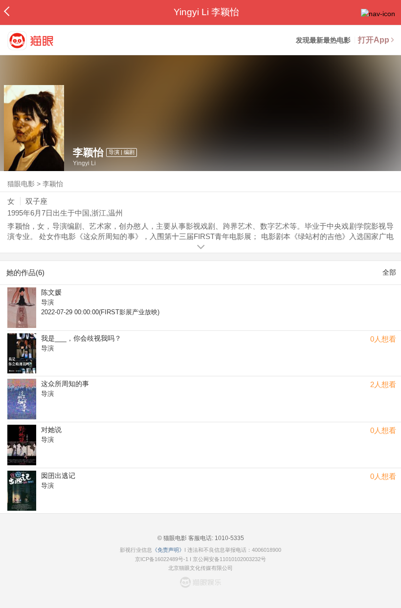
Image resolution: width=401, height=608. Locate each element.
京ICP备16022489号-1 (161, 559)
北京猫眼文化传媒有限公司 (200, 568)
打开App (373, 40)
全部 (389, 272)
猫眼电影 (21, 184)
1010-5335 (228, 538)
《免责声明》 (168, 550)
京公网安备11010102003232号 (229, 559)
